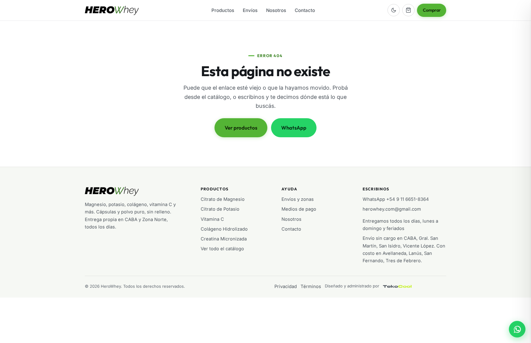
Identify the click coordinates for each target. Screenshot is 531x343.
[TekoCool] (403, 286)
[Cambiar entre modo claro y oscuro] (393, 10)
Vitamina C (212, 219)
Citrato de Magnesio (223, 199)
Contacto (305, 10)
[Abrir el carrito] (408, 10)
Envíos (250, 10)
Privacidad (285, 286)
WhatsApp (293, 127)
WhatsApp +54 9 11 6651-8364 (396, 199)
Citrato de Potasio (220, 209)
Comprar (432, 10)
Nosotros (276, 10)
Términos (311, 286)
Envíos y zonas (297, 199)
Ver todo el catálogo (222, 248)
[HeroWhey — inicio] (112, 10)
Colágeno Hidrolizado (224, 229)
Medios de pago (298, 209)
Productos (222, 10)
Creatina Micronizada (224, 239)
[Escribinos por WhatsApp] (517, 329)
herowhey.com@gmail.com (392, 209)
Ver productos (241, 127)
